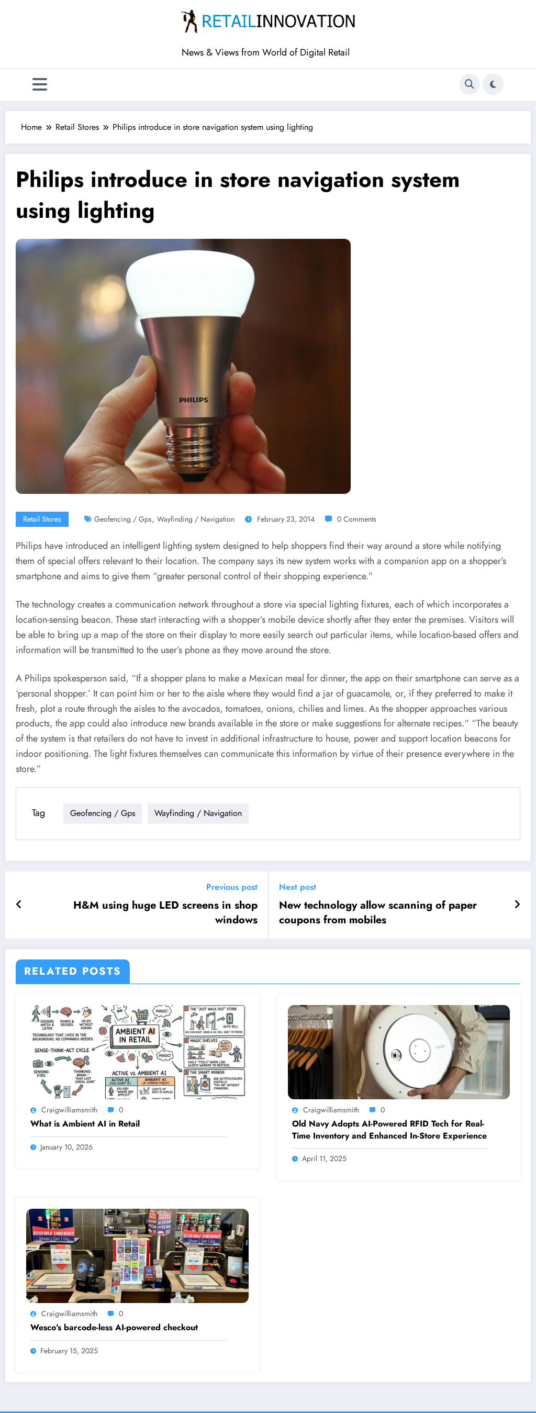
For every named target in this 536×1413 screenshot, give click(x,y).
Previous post (232, 887)
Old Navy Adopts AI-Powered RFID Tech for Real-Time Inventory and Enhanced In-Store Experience (389, 1129)
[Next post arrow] (517, 905)
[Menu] (39, 84)
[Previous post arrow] (19, 905)
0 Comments (356, 519)
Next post (297, 887)
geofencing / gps (123, 519)
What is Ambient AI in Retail (85, 1124)
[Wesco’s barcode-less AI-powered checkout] (137, 1255)
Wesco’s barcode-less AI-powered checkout (114, 1327)
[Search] (469, 84)
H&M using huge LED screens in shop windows (165, 913)
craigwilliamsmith (69, 1110)
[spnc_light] (493, 84)
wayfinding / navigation (195, 519)
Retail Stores (42, 519)
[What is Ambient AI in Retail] (137, 1051)
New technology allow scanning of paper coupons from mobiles (378, 913)
